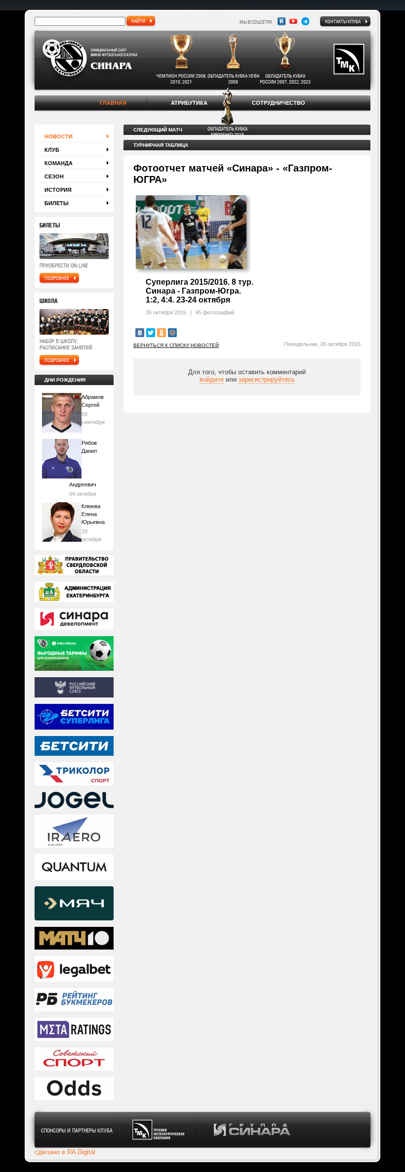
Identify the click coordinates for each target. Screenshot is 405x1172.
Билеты (56, 203)
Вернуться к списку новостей (176, 345)
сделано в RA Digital (65, 1152)
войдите (212, 379)
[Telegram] (305, 21)
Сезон (54, 176)
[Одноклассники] (161, 332)
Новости (58, 136)
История (58, 190)
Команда (58, 163)
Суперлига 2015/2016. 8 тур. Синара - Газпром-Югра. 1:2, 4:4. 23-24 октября (199, 291)
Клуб (51, 150)
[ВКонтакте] (139, 332)
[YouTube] (293, 21)
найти (138, 21)
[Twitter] (150, 332)
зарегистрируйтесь (267, 379)
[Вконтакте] (281, 21)
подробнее (56, 278)
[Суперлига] (74, 717)
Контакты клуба (343, 21)
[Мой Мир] (172, 332)
